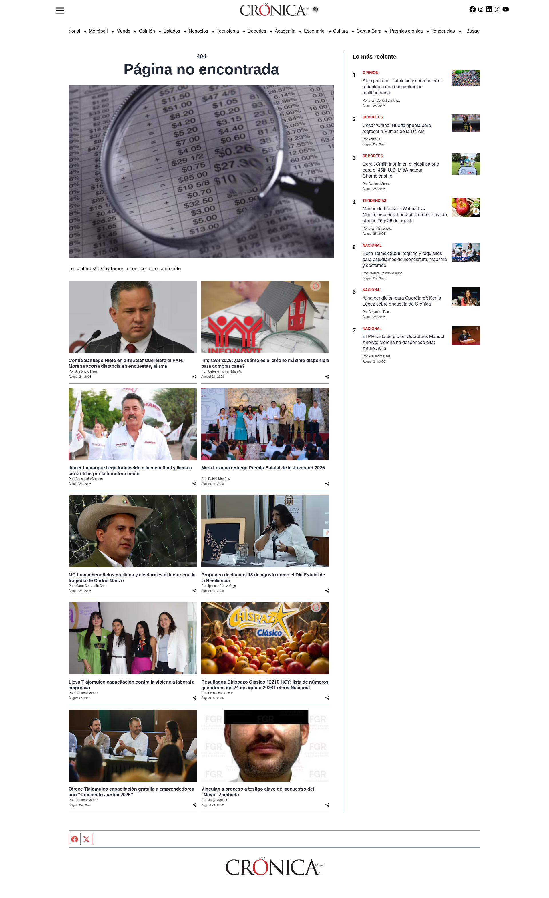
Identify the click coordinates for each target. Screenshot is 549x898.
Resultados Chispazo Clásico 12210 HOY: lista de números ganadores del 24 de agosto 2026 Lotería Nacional (265, 684)
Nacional (71, 30)
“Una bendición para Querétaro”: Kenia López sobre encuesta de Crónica (402, 300)
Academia (285, 30)
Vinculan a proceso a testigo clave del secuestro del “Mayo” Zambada (257, 791)
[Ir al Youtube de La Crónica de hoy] (505, 9)
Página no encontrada (201, 69)
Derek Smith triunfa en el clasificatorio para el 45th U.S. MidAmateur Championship (401, 169)
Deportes (257, 30)
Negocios (198, 30)
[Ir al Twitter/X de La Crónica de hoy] (497, 9)
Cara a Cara (369, 30)
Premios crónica (406, 30)
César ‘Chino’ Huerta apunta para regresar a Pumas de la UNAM (397, 128)
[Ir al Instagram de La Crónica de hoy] (480, 9)
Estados (172, 30)
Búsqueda (476, 30)
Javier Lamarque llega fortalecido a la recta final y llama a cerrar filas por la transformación (130, 470)
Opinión (147, 30)
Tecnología (228, 30)
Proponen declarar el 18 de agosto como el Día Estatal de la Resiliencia (263, 577)
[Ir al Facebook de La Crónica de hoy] (472, 9)
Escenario (314, 30)
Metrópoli (98, 30)
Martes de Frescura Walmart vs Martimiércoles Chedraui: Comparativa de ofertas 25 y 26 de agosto (405, 214)
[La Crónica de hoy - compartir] (194, 376)
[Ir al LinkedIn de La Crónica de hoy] (489, 9)
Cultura (340, 30)
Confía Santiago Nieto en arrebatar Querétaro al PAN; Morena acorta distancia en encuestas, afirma (126, 363)
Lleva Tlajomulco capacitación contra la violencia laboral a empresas (132, 684)
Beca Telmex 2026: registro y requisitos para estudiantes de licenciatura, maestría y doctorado (405, 259)
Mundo (123, 30)
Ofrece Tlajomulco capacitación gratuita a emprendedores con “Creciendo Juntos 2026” (131, 791)
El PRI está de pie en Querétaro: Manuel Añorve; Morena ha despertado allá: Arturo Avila (403, 342)
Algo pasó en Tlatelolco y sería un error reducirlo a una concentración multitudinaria (402, 86)
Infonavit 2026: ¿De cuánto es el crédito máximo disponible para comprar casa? (265, 363)
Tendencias (443, 30)
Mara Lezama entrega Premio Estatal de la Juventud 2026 (263, 468)
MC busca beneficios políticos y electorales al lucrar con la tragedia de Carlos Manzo (132, 577)
